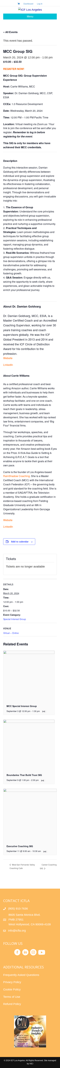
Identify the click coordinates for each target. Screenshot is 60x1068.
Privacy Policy (12, 982)
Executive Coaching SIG (20, 846)
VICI (31, 1064)
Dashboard (28, 4)
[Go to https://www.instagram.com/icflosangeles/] (33, 953)
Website (7, 358)
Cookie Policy (12, 989)
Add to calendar (19, 541)
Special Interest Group (14, 619)
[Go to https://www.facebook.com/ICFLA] (17, 953)
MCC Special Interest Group (22, 706)
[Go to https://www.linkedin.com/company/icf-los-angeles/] (25, 953)
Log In (39, 4)
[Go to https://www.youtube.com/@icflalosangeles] (41, 952)
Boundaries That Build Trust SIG (24, 775)
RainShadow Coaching (16, 476)
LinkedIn (8, 365)
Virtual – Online (11, 633)
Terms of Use (11, 996)
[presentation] (29, 676)
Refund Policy (12, 1004)
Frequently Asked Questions (21, 975)
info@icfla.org (17, 930)
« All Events (10, 32)
